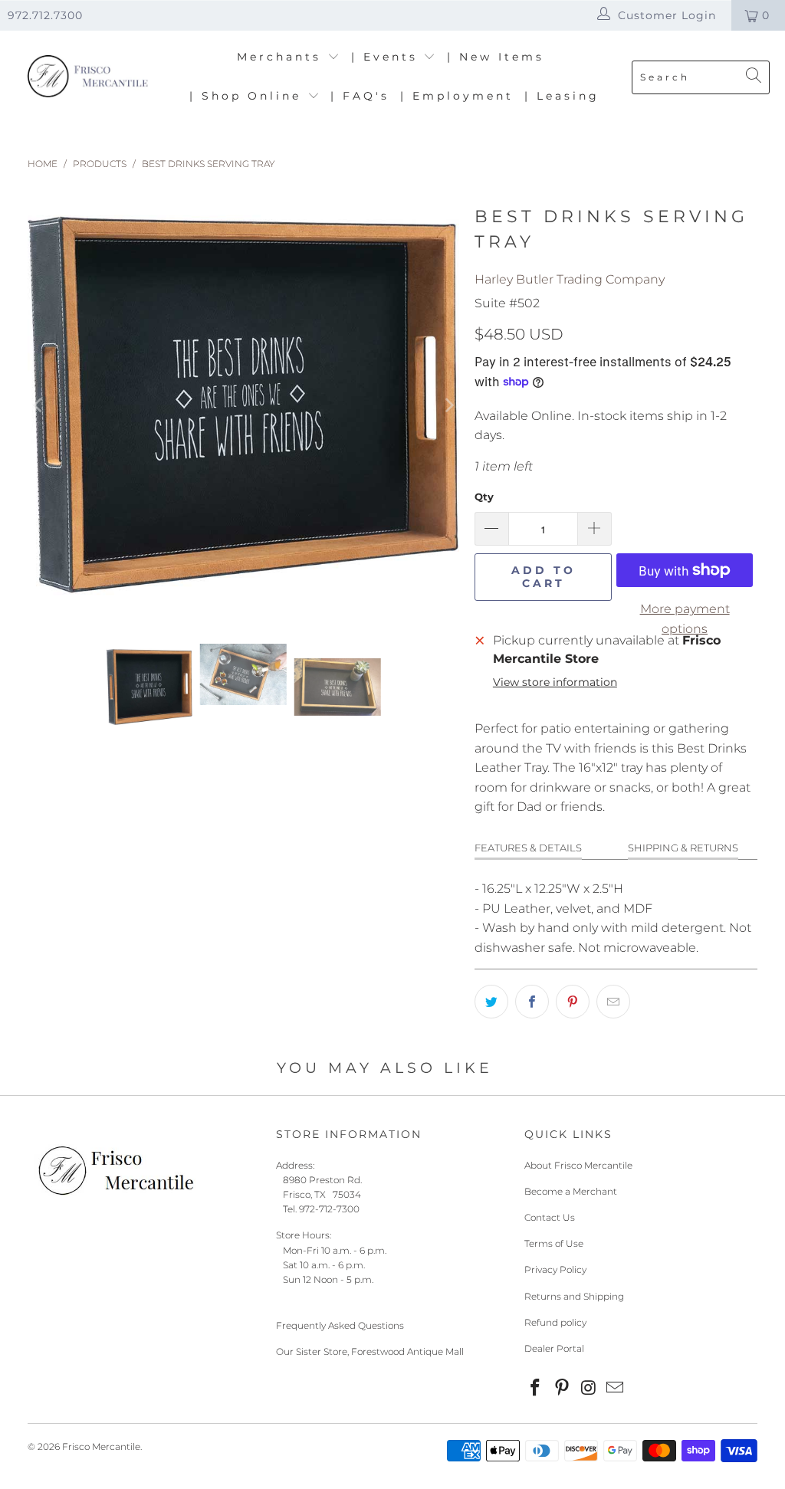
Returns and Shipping (574, 1296)
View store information (555, 682)
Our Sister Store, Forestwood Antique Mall (370, 1351)
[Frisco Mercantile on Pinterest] (562, 1389)
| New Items (495, 57)
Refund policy (555, 1322)
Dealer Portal (554, 1348)
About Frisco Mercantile (578, 1165)
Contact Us (549, 1217)
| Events (387, 57)
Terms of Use (553, 1243)
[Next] (447, 405)
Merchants (282, 57)
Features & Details (528, 847)
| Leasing (561, 96)
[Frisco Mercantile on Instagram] (588, 1389)
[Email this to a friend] (613, 1001)
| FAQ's (359, 96)
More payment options (685, 619)
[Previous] (39, 405)
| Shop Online (248, 96)
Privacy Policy (555, 1269)
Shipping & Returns (683, 847)
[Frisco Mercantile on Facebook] (535, 1389)
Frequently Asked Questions (340, 1325)
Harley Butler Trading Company (570, 279)
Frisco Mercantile (101, 1446)
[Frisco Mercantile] (86, 77)
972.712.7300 (45, 15)
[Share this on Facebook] (532, 1001)
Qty (484, 496)
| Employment (457, 96)
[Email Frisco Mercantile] (615, 1389)
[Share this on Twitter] (491, 1001)
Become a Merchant (570, 1191)
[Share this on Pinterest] (573, 1001)
